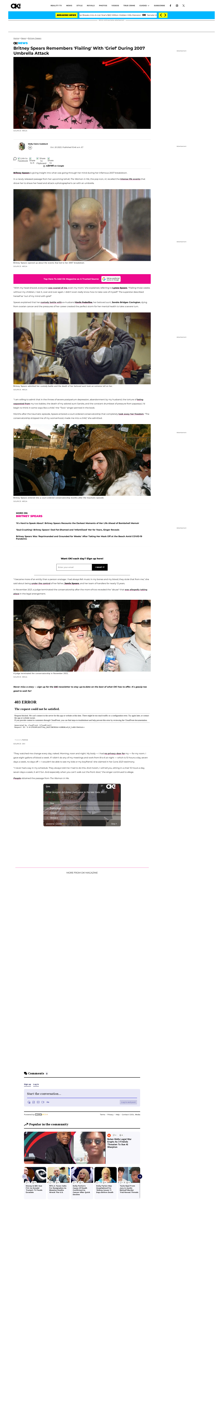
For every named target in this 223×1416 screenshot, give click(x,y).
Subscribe (159, 5)
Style (79, 5)
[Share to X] (32, 158)
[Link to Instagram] (177, 5)
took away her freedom (131, 414)
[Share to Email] (51, 158)
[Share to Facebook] (23, 158)
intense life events (130, 179)
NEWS (69, 5)
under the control (40, 583)
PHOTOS (103, 5)
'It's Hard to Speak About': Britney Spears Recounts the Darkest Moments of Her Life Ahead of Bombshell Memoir (77, 523)
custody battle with (51, 302)
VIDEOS (115, 5)
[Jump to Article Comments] (15, 158)
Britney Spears (34, 38)
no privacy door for (114, 753)
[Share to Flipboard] (41, 158)
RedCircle (25, 740)
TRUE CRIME (129, 5)
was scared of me (57, 288)
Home (16, 38)
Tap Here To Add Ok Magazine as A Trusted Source (71, 279)
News (23, 38)
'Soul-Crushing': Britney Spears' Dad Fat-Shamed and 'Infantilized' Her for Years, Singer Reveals (67, 530)
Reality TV (56, 5)
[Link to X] (183, 5)
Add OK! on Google (55, 166)
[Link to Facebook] (170, 5)
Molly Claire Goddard (38, 144)
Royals (91, 5)
